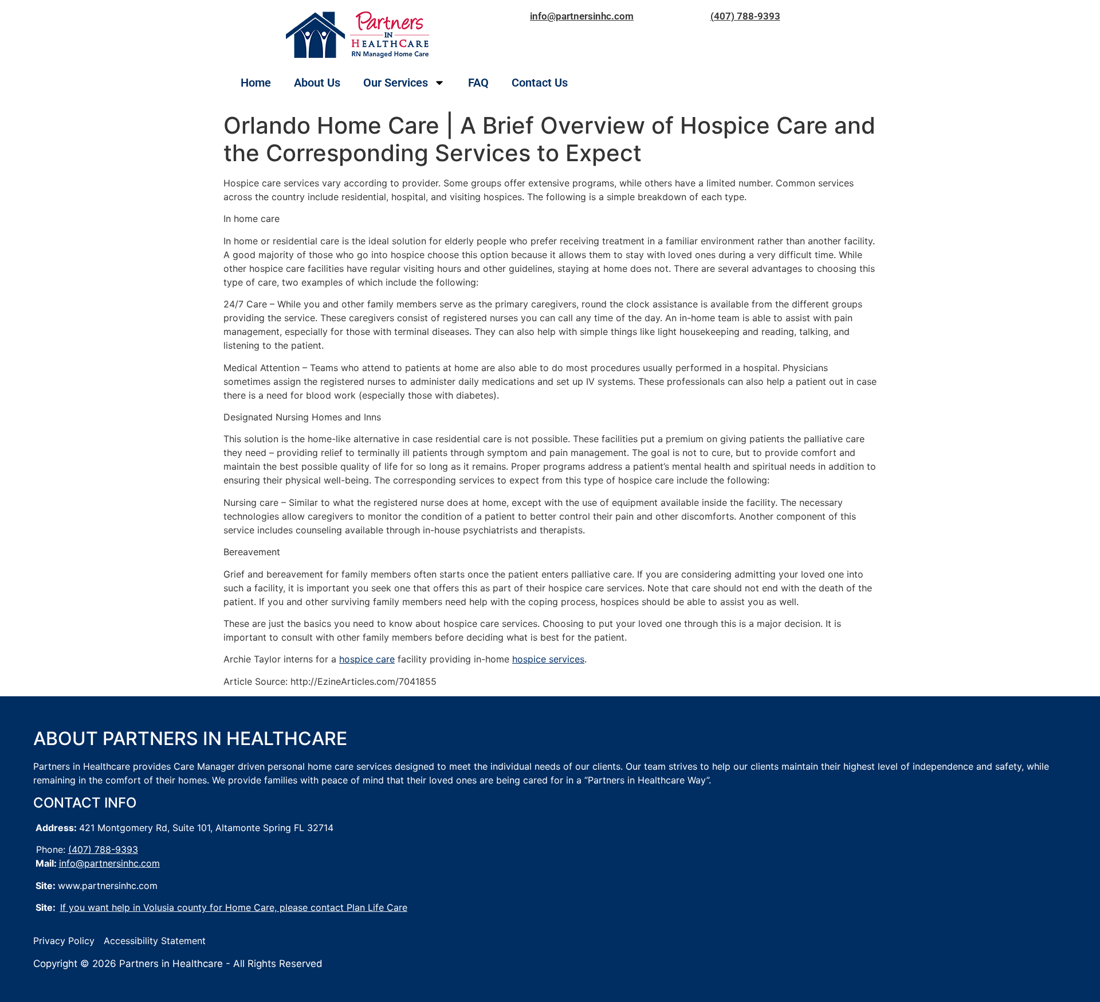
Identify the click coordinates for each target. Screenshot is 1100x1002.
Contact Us (540, 82)
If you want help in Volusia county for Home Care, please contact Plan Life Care (233, 907)
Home (256, 82)
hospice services (548, 659)
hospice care (367, 659)
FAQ (478, 82)
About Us (317, 82)
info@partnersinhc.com (582, 16)
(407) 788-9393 (745, 16)
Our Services (395, 82)
